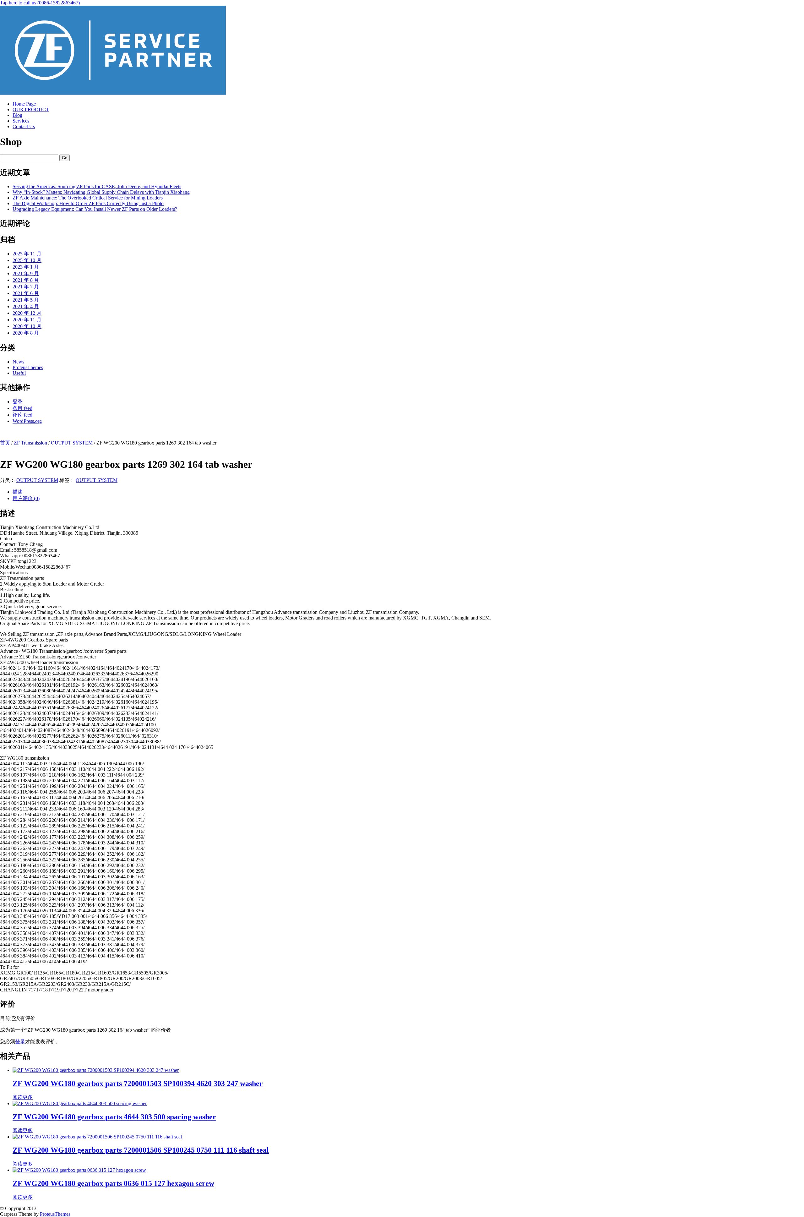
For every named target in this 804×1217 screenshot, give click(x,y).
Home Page (24, 103)
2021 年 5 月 (26, 300)
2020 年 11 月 (27, 319)
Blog (17, 115)
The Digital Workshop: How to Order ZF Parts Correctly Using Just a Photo (88, 203)
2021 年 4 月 (26, 306)
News (18, 361)
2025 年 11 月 (27, 253)
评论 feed (22, 414)
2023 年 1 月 (26, 267)
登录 (18, 401)
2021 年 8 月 (26, 280)
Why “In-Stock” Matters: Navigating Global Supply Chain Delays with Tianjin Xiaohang (101, 192)
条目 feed (22, 408)
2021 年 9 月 (26, 273)
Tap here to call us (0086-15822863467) (40, 2)
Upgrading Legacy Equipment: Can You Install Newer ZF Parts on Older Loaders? (95, 209)
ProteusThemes (28, 367)
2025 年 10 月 (27, 260)
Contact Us (24, 126)
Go (64, 158)
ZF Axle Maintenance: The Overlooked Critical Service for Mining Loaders (88, 197)
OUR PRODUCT (31, 109)
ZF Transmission (30, 442)
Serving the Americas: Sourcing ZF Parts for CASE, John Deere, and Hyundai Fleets (97, 186)
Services (21, 120)
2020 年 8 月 (26, 333)
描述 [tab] (18, 491)
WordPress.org (27, 421)
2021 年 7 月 (26, 286)
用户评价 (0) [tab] (26, 498)
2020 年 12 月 (27, 313)
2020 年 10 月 (27, 326)
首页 (5, 442)
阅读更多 (23, 1097)
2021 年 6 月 (26, 293)
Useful (19, 373)
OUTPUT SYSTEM (72, 442)
